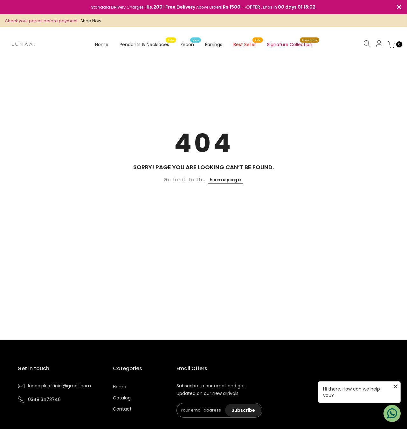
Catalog (122, 398)
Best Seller (247, 43)
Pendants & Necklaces (147, 43)
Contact (122, 409)
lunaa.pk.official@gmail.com (59, 386)
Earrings (213, 44)
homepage (226, 179)
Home (101, 44)
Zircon (189, 43)
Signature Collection (292, 43)
